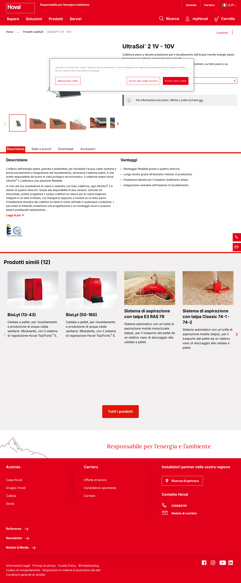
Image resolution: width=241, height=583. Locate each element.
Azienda (191, 5)
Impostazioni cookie (68, 81)
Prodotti (56, 19)
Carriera (209, 5)
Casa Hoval (14, 480)
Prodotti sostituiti (33, 31)
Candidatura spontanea (100, 488)
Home (9, 31)
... (18, 31)
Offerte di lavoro (95, 480)
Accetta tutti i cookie (175, 81)
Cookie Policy (67, 565)
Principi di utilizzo (44, 565)
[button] (182, 481)
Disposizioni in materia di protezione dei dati (72, 570)
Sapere (13, 19)
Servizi (76, 19)
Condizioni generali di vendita (25, 574)
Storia (10, 503)
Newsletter (14, 538)
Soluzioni (34, 19)
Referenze (13, 528)
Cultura (11, 496)
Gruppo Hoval (16, 488)
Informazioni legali (18, 565)
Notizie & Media (17, 547)
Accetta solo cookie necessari (143, 81)
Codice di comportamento (23, 570)
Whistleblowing (88, 565)
